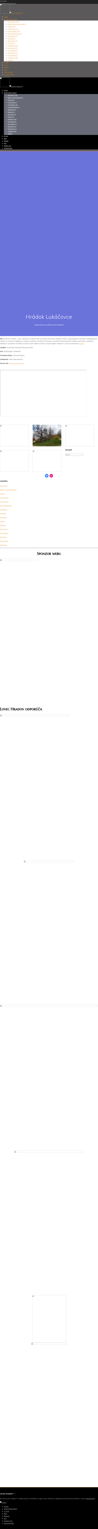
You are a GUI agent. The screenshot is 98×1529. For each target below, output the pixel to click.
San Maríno (4, 533)
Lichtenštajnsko (5, 506)
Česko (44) (12, 26)
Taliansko (3, 545)
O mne (6, 63)
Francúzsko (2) (13, 29)
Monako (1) (12, 38)
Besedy (6, 67)
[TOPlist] (3, 1502)
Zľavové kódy (9, 75)
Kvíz (5, 70)
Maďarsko (3, 509)
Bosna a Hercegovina (8, 490)
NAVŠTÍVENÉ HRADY (10, 19)
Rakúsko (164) (13, 46)
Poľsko (2, 521)
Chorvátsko (4, 502)
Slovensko (4, 486)
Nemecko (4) (12, 41)
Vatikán (10, 60)
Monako (3, 513)
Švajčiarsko (4, 541)
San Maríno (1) (13, 50)
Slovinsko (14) (12, 53)
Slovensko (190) (13, 22)
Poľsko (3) (11, 43)
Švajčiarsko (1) (13, 55)
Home (6, 17)
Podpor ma (8, 72)
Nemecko (3, 517)
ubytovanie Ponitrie (16, 363)
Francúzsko (4, 498)
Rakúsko (3, 525)
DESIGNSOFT (90, 1499)
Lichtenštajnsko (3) (15, 34)
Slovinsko (3, 537)
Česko (2, 494)
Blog (6, 65)
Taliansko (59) (13, 58)
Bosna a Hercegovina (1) (17, 24)
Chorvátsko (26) (14, 31)
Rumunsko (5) (13, 48)
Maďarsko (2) (13, 36)
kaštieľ (81, 343)
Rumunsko (4, 529)
